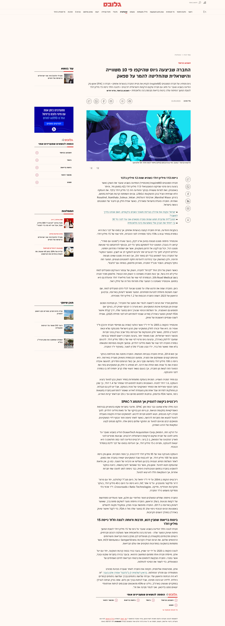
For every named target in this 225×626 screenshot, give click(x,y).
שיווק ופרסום (88, 12)
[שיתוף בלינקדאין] (188, 201)
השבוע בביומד (184, 63)
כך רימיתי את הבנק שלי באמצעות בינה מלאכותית (151, 222)
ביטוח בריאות (130, 600)
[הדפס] (129, 101)
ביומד (148, 600)
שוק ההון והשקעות (157, 12)
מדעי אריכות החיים (56, 234)
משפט (132, 12)
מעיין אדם (59, 220)
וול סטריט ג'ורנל (59, 12)
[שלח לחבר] (188, 208)
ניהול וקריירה (106, 12)
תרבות (70, 12)
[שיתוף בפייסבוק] (103, 101)
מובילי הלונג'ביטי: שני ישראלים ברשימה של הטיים (50, 76)
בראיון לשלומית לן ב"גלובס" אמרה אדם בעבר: (125, 572)
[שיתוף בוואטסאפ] (96, 101)
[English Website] (204, 11)
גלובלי (115, 12)
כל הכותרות (170, 12)
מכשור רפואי (108, 600)
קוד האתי (123, 619)
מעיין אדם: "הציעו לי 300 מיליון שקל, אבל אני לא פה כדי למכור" (50, 224)
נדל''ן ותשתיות (142, 12)
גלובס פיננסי (181, 12)
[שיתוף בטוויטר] (89, 101)
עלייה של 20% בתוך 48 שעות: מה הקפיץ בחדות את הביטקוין (49, 252)
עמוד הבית (187, 55)
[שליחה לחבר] (111, 101)
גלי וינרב (187, 101)
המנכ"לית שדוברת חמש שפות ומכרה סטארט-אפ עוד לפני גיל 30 (144, 219)
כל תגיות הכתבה (171, 610)
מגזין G (78, 12)
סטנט (171, 605)
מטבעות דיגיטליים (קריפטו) (53, 248)
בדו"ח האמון (110, 619)
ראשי (190, 12)
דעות (97, 12)
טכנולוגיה (123, 12)
